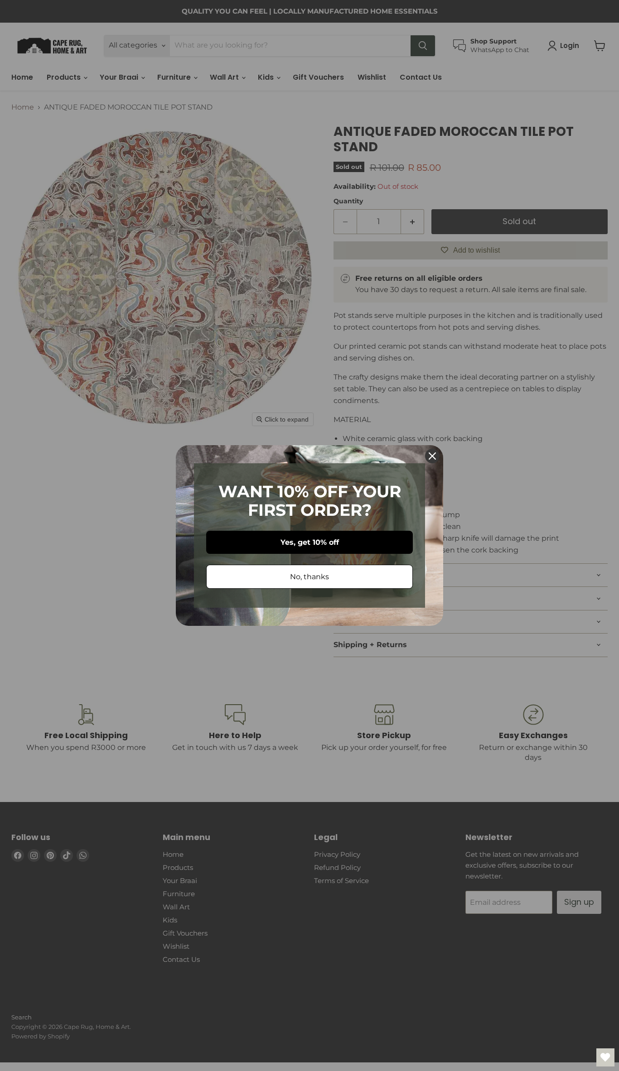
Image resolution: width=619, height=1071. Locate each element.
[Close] (432, 456)
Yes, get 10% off (309, 542)
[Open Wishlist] (605, 1057)
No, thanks (309, 576)
